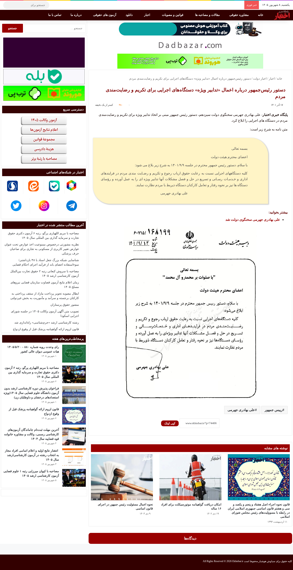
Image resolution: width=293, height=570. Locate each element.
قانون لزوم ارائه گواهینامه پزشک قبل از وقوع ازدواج (46, 329)
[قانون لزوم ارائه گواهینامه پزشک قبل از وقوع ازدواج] (74, 416)
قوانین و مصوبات (173, 15)
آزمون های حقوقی (105, 15)
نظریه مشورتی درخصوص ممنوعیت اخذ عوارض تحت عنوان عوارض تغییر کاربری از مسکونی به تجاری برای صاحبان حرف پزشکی (42, 249)
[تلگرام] (54, 5)
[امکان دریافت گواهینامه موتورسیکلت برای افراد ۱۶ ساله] (190, 477)
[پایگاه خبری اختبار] (282, 15)
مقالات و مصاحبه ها (208, 15)
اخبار (147, 15)
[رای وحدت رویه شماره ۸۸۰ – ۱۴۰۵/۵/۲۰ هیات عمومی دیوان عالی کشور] (74, 354)
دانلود (129, 15)
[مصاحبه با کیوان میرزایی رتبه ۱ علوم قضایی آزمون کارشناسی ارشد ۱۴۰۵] (74, 478)
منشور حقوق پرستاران (64, 304)
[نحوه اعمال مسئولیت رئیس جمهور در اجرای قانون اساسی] (122, 477)
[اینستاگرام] (61, 5)
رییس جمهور (273, 410)
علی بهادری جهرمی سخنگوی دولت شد (252, 219)
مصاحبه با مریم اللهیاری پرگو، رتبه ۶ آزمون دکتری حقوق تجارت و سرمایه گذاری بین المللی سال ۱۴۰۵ (32, 372)
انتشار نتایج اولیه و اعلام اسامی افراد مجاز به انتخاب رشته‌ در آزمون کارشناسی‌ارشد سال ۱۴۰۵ (32, 455)
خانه (261, 15)
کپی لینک (169, 423)
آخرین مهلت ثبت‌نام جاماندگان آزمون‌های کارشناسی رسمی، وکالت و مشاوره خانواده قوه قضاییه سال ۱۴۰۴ (31, 434)
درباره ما (76, 15)
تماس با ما (55, 15)
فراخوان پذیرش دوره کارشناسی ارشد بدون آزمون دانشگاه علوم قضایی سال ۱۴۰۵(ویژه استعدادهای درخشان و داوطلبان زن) (31, 393)
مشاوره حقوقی (239, 15)
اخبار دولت (260, 78)
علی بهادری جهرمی (241, 410)
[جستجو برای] (7, 5)
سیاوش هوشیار (266, 561)
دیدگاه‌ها (190, 538)
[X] (67, 5)
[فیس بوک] (74, 5)
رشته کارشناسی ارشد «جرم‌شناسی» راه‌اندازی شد (46, 322)
